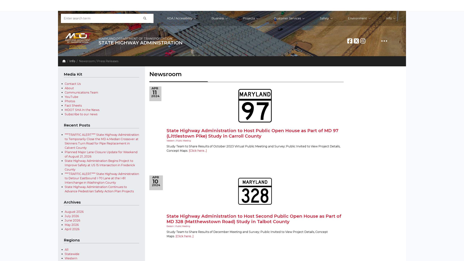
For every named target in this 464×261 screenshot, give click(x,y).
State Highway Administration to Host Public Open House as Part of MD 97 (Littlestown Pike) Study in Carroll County (252, 133)
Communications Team (81, 92)
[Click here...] (197, 150)
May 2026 (72, 225)
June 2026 (72, 220)
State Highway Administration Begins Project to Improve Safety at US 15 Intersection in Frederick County (100, 165)
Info (389, 18)
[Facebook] (349, 41)
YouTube (71, 97)
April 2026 (72, 229)
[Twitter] (356, 41)
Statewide (72, 254)
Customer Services (287, 18)
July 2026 (72, 216)
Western (71, 258)
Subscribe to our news (81, 114)
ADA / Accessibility (179, 18)
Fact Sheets (73, 105)
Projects (249, 18)
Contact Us (73, 84)
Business (218, 18)
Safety (324, 18)
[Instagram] (362, 41)
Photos (70, 101)
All (67, 249)
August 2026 (74, 212)
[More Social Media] (384, 41)
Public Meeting (183, 140)
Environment (357, 18)
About (69, 88)
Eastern (170, 226)
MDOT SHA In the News (82, 110)
